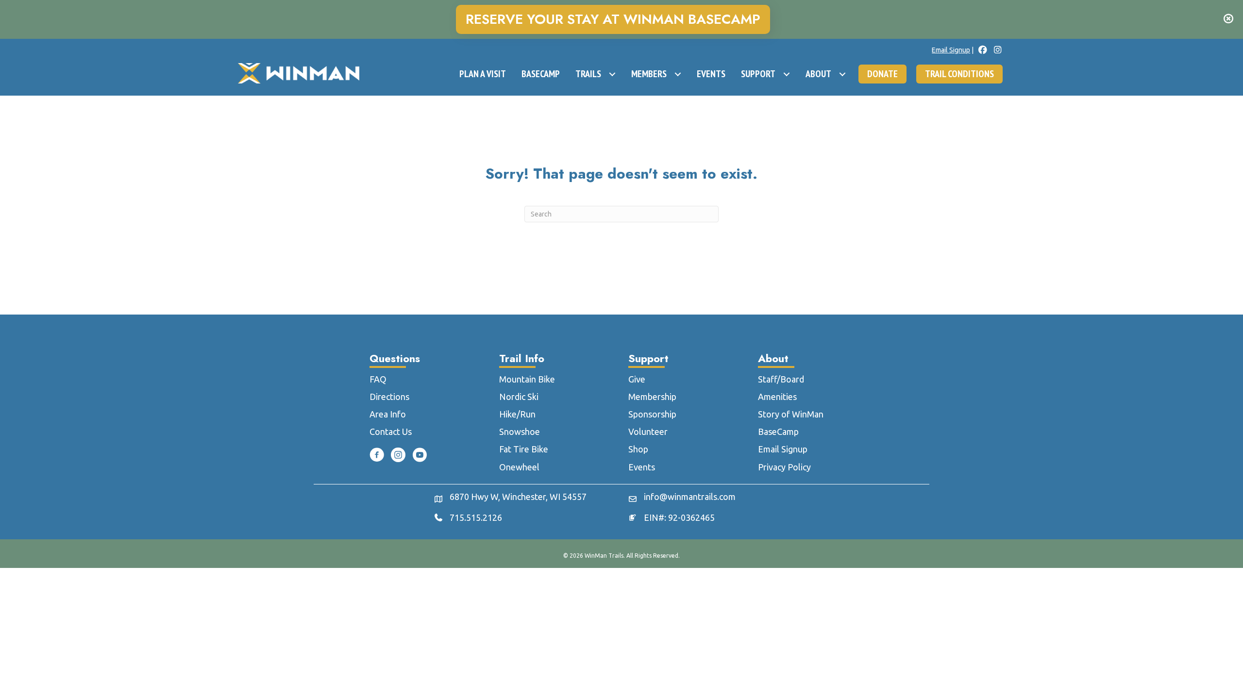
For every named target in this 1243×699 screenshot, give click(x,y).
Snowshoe (519, 431)
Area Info (388, 414)
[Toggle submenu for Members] (678, 74)
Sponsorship (652, 414)
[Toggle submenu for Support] (786, 74)
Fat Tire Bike (523, 449)
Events (641, 467)
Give (636, 379)
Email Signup (951, 50)
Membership (652, 396)
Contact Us (391, 431)
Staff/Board (781, 379)
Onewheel (519, 467)
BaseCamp (778, 431)
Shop (638, 449)
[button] (1229, 19)
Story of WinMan (790, 414)
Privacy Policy (784, 467)
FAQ (378, 379)
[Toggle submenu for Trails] (612, 74)
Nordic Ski (518, 396)
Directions (389, 396)
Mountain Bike (527, 379)
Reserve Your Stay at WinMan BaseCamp (613, 19)
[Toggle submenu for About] (842, 74)
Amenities (777, 396)
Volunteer (648, 431)
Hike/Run (517, 414)
